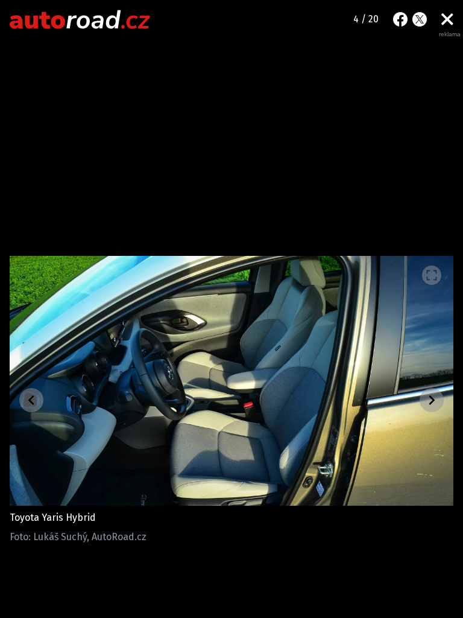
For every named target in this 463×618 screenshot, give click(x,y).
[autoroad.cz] (80, 19)
